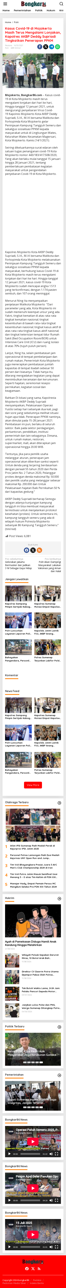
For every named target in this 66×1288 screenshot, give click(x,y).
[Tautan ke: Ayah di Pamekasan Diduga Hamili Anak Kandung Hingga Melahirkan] (33, 920)
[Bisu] (51, 1154)
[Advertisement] (33, 213)
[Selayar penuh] (56, 1154)
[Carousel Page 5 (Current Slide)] (41, 1062)
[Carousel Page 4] (37, 1062)
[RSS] (39, 550)
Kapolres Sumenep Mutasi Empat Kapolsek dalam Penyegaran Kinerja (47, 605)
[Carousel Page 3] (33, 1062)
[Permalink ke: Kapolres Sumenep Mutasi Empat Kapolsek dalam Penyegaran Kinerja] (47, 593)
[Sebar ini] (39, 46)
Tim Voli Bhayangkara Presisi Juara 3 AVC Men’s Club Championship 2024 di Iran (33, 866)
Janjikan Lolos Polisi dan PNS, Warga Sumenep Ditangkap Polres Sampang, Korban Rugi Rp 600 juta (41, 1006)
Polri (7, 48)
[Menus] (5, 4)
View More (33, 785)
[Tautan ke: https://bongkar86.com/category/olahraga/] (59, 803)
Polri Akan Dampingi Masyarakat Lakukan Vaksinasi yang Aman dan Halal (49, 565)
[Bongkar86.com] (33, 3)
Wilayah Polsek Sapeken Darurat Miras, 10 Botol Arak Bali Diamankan (40, 956)
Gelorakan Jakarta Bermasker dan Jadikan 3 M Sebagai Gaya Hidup (18, 563)
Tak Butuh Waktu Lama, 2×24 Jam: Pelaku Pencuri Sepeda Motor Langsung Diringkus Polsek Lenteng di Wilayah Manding (41, 990)
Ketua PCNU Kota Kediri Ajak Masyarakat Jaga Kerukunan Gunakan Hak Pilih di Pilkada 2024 (33, 1053)
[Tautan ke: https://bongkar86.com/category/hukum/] (59, 899)
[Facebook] (26, 550)
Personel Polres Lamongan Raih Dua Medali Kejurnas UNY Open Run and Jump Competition (34, 857)
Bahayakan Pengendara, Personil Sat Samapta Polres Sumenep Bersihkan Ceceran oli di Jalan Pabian (17, 659)
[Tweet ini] (45, 46)
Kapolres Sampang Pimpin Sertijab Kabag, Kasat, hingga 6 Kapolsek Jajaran (18, 605)
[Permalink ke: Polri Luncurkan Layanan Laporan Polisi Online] (18, 620)
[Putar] (9, 1154)
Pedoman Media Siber (14, 1283)
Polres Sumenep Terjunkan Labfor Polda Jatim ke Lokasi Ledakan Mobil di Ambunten (47, 659)
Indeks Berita (37, 1283)
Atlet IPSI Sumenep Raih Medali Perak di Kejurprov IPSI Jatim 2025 (32, 847)
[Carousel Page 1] (25, 1062)
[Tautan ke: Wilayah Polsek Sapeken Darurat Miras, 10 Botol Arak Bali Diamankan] (12, 960)
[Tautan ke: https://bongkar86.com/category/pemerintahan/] (59, 1075)
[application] (33, 1141)
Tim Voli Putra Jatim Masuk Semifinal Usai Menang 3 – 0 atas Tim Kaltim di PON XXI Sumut (33, 876)
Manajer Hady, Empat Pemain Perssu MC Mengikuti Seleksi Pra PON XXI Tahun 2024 (33, 885)
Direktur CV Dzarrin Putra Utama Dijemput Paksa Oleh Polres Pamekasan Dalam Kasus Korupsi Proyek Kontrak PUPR (40, 973)
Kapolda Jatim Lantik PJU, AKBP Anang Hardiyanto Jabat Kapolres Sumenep (46, 632)
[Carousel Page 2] (29, 1062)
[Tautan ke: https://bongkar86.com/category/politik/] (59, 1027)
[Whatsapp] (57, 46)
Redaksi (37, 1280)
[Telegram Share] (51, 46)
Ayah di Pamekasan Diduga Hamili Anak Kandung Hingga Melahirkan (30, 943)
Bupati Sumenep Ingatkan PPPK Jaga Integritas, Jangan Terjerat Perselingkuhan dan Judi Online (32, 1101)
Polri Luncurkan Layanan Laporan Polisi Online (18, 632)
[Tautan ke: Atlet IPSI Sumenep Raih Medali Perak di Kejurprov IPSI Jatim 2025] (33, 825)
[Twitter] (33, 550)
